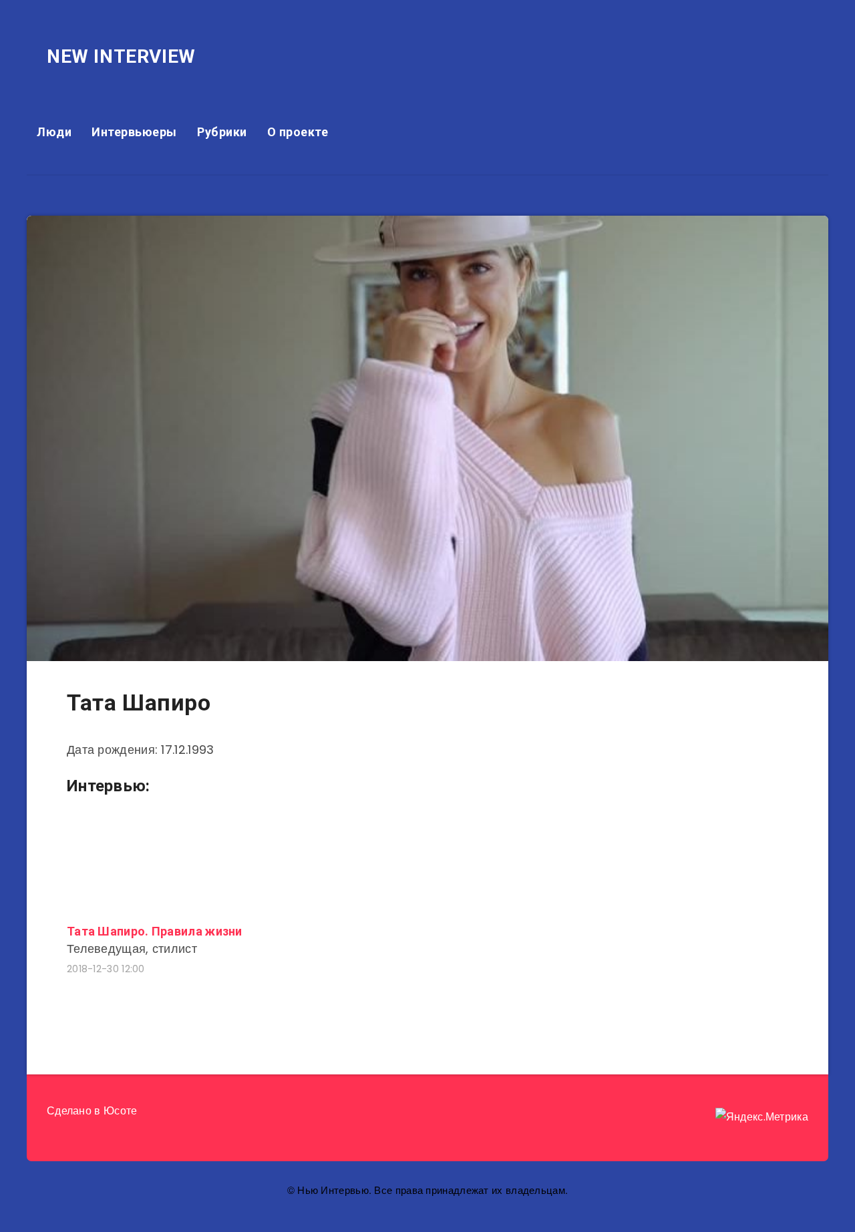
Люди (54, 132)
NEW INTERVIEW (121, 56)
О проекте (298, 132)
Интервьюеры (134, 132)
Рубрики (222, 132)
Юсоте (121, 1110)
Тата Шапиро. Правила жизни (154, 931)
